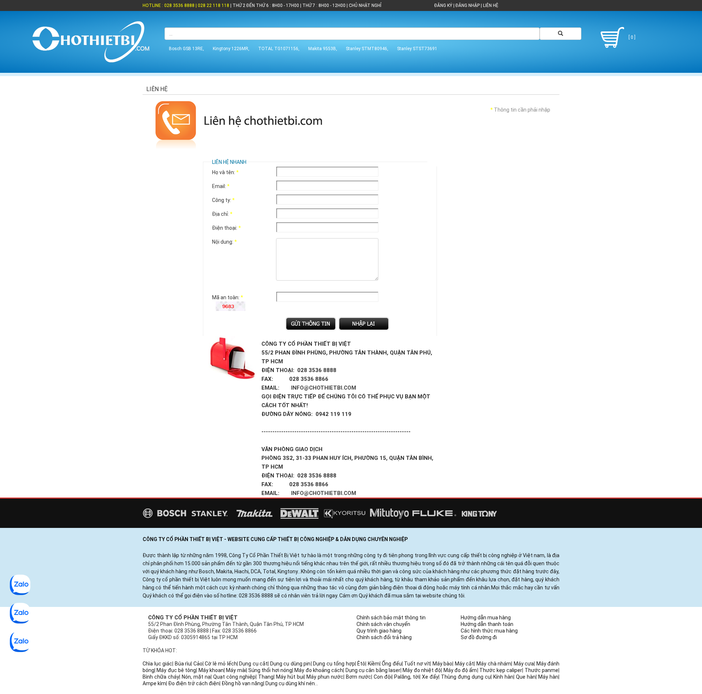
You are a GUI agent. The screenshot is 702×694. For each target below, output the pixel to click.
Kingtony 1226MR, (231, 48)
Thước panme (541, 670)
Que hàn (526, 677)
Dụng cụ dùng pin (290, 664)
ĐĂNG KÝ (443, 5)
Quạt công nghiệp (234, 677)
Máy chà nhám (493, 664)
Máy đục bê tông (176, 670)
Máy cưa (524, 664)
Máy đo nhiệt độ (422, 670)
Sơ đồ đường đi (479, 637)
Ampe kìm (154, 683)
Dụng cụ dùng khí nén (290, 683)
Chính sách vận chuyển (383, 624)
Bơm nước (358, 677)
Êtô (361, 664)
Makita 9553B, (322, 48)
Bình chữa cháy (161, 677)
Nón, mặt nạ (196, 677)
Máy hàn (548, 677)
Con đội (383, 677)
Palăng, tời (406, 677)
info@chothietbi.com (323, 387)
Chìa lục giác (157, 664)
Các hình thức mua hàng (489, 631)
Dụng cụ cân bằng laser (373, 670)
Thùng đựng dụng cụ (466, 677)
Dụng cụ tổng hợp (334, 664)
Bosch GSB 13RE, (186, 48)
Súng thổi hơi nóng (270, 670)
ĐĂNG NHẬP (468, 5)
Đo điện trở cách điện (193, 683)
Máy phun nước (324, 677)
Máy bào (443, 664)
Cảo (198, 664)
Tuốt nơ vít (417, 664)
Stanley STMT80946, (367, 48)
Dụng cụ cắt (253, 664)
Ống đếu (392, 664)
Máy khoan (211, 670)
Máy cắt (464, 664)
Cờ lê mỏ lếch (221, 664)
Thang (265, 677)
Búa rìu (183, 664)
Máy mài (236, 670)
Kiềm (374, 664)
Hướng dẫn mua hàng (486, 617)
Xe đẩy (430, 677)
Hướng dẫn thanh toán (487, 624)
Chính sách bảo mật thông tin (391, 617)
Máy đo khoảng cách (318, 670)
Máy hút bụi (290, 677)
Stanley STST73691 (417, 48)
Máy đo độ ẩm (460, 670)
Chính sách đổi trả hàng (384, 637)
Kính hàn (503, 677)
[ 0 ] (631, 37)
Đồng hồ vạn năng (242, 683)
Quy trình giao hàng (378, 631)
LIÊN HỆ (490, 5)
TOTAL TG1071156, (278, 48)
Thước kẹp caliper (500, 670)
